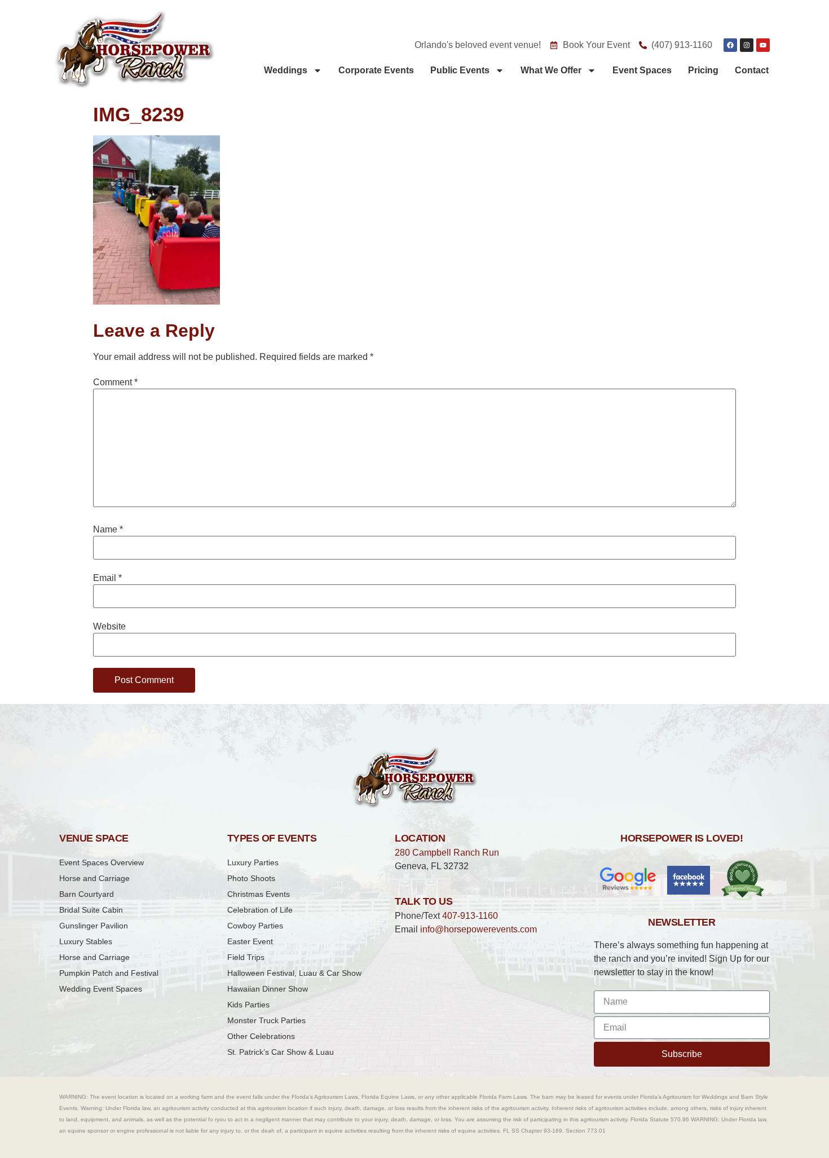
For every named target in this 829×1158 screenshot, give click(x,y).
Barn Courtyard (86, 894)
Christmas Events (258, 894)
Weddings (285, 70)
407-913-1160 (470, 916)
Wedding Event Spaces (100, 988)
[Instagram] (746, 45)
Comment (115, 382)
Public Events (460, 70)
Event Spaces (642, 70)
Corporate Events (376, 70)
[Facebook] (730, 45)
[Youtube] (763, 45)
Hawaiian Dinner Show (267, 988)
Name (108, 529)
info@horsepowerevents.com (478, 929)
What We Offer (551, 70)
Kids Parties (248, 1004)
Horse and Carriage (94, 878)
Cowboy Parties (255, 925)
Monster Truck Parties (266, 1020)
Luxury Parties (253, 862)
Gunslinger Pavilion (93, 925)
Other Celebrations (261, 1036)
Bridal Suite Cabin (91, 909)
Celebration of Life (260, 909)
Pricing (703, 70)
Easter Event (250, 941)
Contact (752, 70)
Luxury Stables (85, 941)
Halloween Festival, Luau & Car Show (294, 973)
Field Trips (245, 957)
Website (109, 626)
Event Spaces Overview (101, 862)
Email (107, 578)
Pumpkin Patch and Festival (108, 973)
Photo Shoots (251, 878)
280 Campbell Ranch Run (447, 852)
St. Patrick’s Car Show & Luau (280, 1051)
